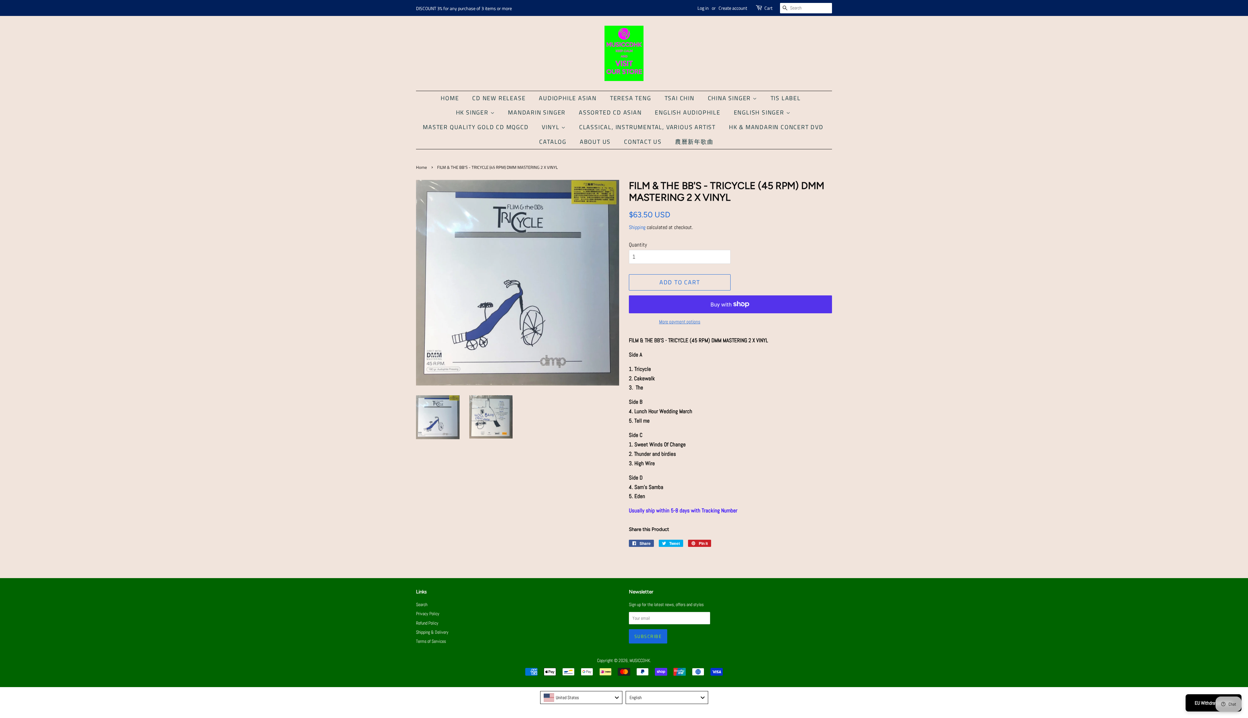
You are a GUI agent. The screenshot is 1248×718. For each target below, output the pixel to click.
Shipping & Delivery (432, 632)
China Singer (730, 98)
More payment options (679, 321)
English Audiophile (687, 112)
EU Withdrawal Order (1213, 703)
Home (450, 98)
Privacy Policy (427, 613)
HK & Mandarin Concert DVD (776, 127)
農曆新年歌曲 (694, 141)
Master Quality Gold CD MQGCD (475, 127)
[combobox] (581, 697)
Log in (703, 8)
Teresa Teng (630, 98)
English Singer (760, 112)
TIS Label (786, 98)
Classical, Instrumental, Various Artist (647, 127)
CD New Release (499, 98)
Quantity (638, 244)
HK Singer (473, 112)
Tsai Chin (680, 98)
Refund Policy (427, 623)
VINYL (551, 127)
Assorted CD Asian (610, 112)
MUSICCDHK (640, 660)
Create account (733, 8)
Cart (768, 8)
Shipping (637, 227)
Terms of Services (431, 641)
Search (421, 604)
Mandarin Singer (537, 112)
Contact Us (643, 141)
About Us (595, 141)
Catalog (552, 141)
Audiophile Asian (568, 98)
